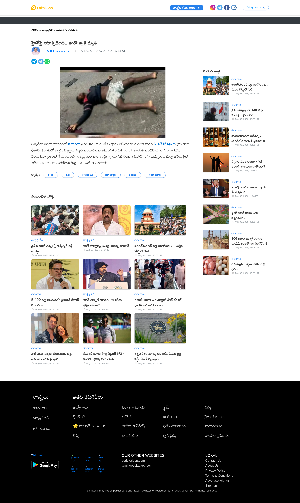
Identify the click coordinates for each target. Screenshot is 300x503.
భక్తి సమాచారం (174, 426)
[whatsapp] (47, 63)
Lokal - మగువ (133, 407)
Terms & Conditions (219, 475)
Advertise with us (217, 480)
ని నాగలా (74, 144)
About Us (212, 465)
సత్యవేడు (72, 30)
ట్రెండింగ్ (79, 416)
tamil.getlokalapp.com (137, 465)
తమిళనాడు (41, 428)
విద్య (207, 407)
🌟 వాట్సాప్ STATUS (90, 426)
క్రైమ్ (166, 407)
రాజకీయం (130, 435)
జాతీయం (170, 416)
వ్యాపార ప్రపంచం (217, 435)
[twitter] (41, 63)
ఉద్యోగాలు (80, 407)
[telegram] (34, 63)
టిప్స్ (76, 435)
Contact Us (213, 460)
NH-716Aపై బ (164, 144)
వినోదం (128, 416)
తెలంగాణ (56, 21)
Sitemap (211, 485)
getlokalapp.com (133, 460)
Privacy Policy (215, 470)
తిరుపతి (60, 30)
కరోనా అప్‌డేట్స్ (133, 426)
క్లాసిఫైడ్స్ (169, 435)
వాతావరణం (213, 426)
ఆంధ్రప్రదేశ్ (37, 21)
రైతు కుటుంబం (215, 416)
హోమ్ (34, 30)
